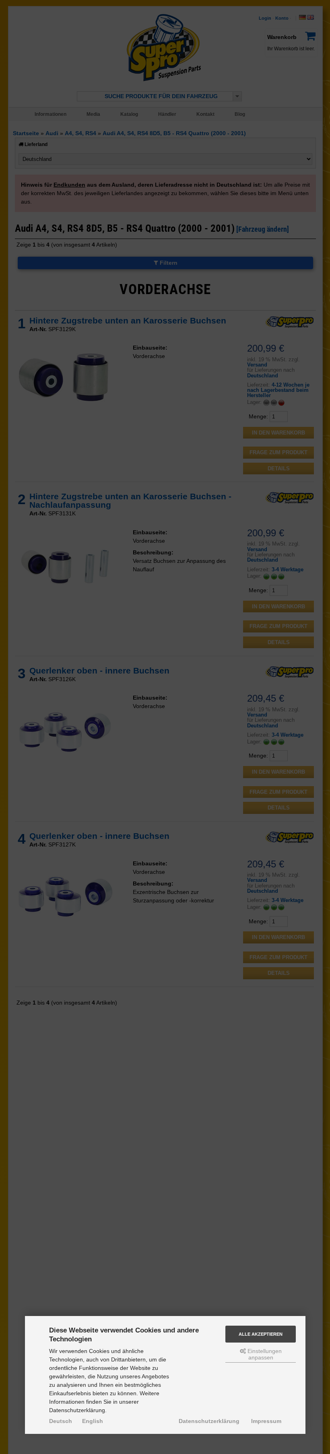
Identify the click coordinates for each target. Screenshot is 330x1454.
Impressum (266, 1421)
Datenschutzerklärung (209, 1421)
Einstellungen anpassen (264, 1354)
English (92, 1421)
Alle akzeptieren (261, 1334)
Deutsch (60, 1421)
